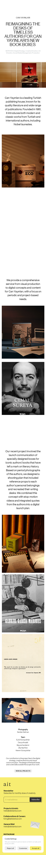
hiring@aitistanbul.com (12, 818)
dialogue (40, 4)
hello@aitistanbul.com (12, 811)
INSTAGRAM (9, 834)
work (4, 4)
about (32, 4)
